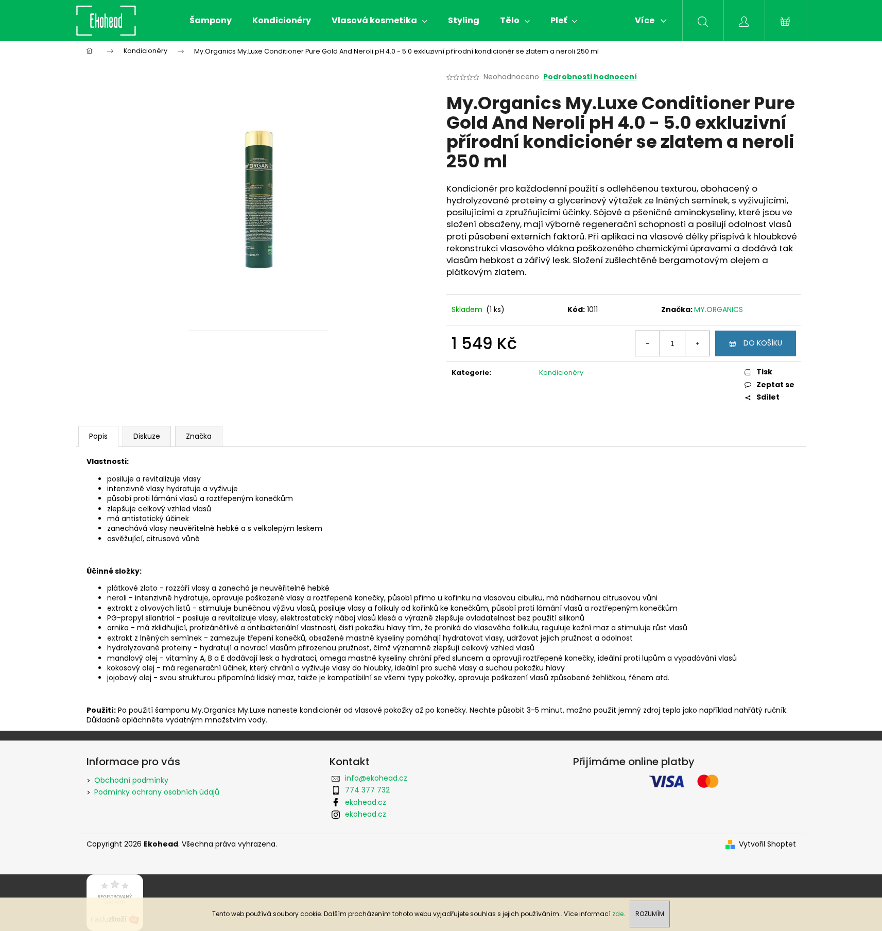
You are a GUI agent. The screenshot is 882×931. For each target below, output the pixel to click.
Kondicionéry (561, 372)
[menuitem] (210, 20)
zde (618, 913)
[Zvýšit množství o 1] (697, 343)
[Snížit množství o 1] (647, 343)
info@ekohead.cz (376, 778)
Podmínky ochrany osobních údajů (156, 792)
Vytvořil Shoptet (767, 844)
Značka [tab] (199, 436)
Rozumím (649, 913)
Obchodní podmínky (131, 780)
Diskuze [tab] (146, 436)
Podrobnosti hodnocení (590, 77)
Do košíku (762, 343)
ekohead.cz (365, 802)
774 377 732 (367, 790)
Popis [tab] (98, 436)
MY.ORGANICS (718, 309)
